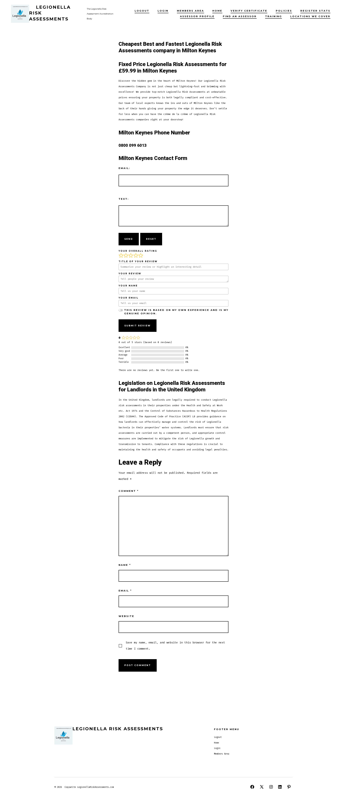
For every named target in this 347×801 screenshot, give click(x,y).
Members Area (190, 10)
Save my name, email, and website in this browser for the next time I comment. (175, 645)
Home (217, 10)
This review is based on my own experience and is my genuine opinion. (176, 312)
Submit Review (137, 325)
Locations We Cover (310, 16)
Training (273, 16)
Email (125, 590)
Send (128, 239)
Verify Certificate (249, 10)
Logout (142, 10)
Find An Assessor (240, 16)
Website (126, 616)
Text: (124, 199)
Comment (129, 491)
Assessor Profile (197, 16)
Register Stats (315, 10)
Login (163, 10)
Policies (284, 10)
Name (125, 565)
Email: (124, 168)
